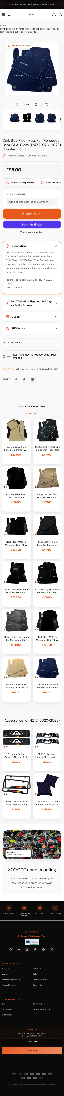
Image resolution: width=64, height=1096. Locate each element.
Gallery (35, 974)
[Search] (10, 14)
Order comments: (16, 194)
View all (32, 413)
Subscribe (32, 1050)
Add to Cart (35, 213)
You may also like (32, 406)
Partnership (37, 968)
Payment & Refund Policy (12, 979)
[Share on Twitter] (24, 379)
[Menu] (3, 14)
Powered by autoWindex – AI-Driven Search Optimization (38, 1084)
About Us (5, 968)
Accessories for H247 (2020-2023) (32, 720)
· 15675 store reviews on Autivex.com (37, 369)
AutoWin (16, 1084)
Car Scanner (7, 1009)
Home (3, 25)
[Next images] (58, 120)
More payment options (32, 232)
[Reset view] (46, 104)
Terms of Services (9, 985)
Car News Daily (38, 1004)
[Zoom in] (36, 104)
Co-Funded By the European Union (32, 936)
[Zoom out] (17, 104)
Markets (5, 974)
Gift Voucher (7, 1015)
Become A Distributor (41, 1009)
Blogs (4, 1004)
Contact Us (37, 985)
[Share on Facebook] (16, 379)
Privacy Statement (40, 979)
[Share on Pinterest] (32, 379)
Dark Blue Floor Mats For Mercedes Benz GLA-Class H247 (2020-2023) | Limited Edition (29, 30)
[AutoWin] (32, 14)
